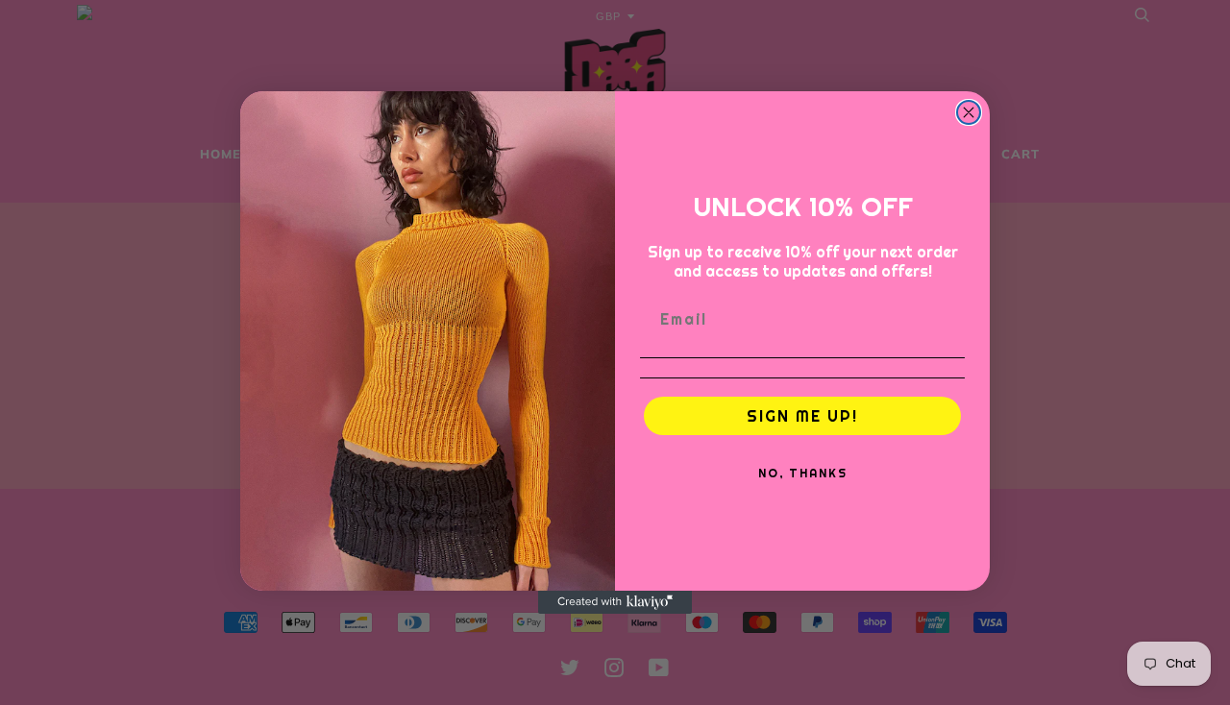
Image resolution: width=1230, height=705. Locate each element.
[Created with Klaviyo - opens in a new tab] (615, 602)
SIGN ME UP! (802, 415)
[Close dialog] (968, 112)
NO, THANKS (803, 473)
